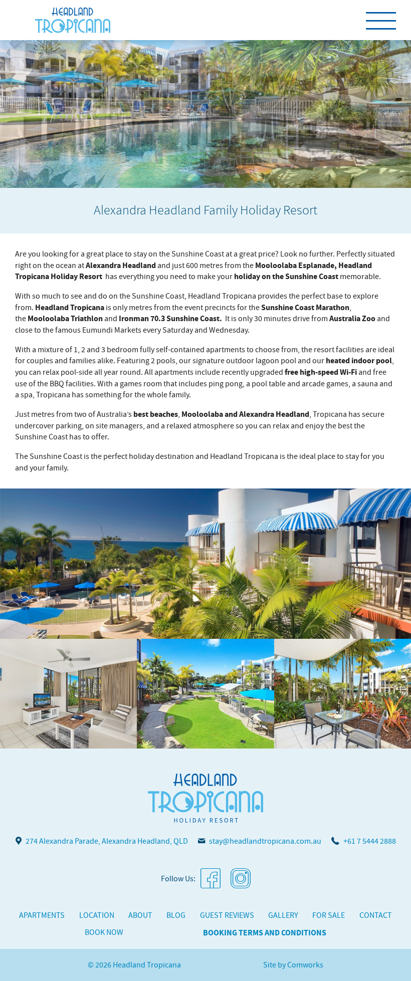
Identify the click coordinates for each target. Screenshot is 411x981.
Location (96, 915)
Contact (375, 915)
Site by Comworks (293, 965)
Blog (175, 915)
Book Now (104, 932)
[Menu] (381, 20)
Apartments (42, 915)
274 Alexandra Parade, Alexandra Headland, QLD (107, 841)
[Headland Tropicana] (72, 20)
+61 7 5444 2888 (369, 841)
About (140, 915)
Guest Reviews (227, 915)
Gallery (283, 915)
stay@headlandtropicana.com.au (265, 841)
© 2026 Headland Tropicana (134, 965)
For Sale (328, 915)
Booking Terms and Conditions (264, 932)
